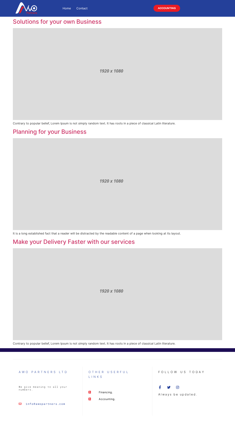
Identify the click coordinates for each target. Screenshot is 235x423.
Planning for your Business (49, 131)
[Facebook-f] (160, 387)
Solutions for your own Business (57, 21)
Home (67, 8)
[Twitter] (169, 387)
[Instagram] (177, 387)
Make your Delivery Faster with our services (74, 241)
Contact (82, 8)
